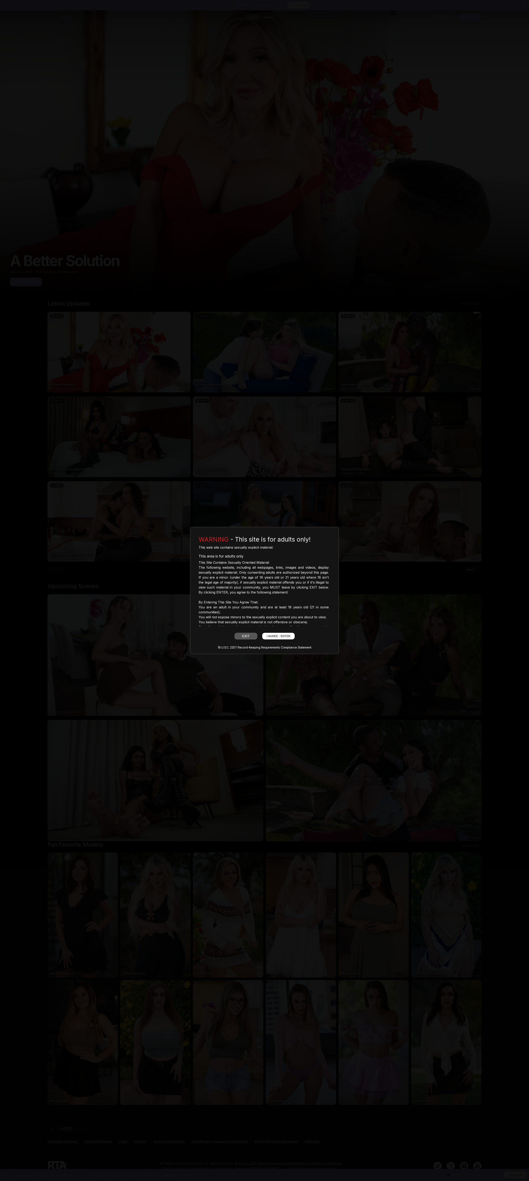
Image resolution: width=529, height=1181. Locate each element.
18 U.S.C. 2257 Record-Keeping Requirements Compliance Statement (264, 647)
